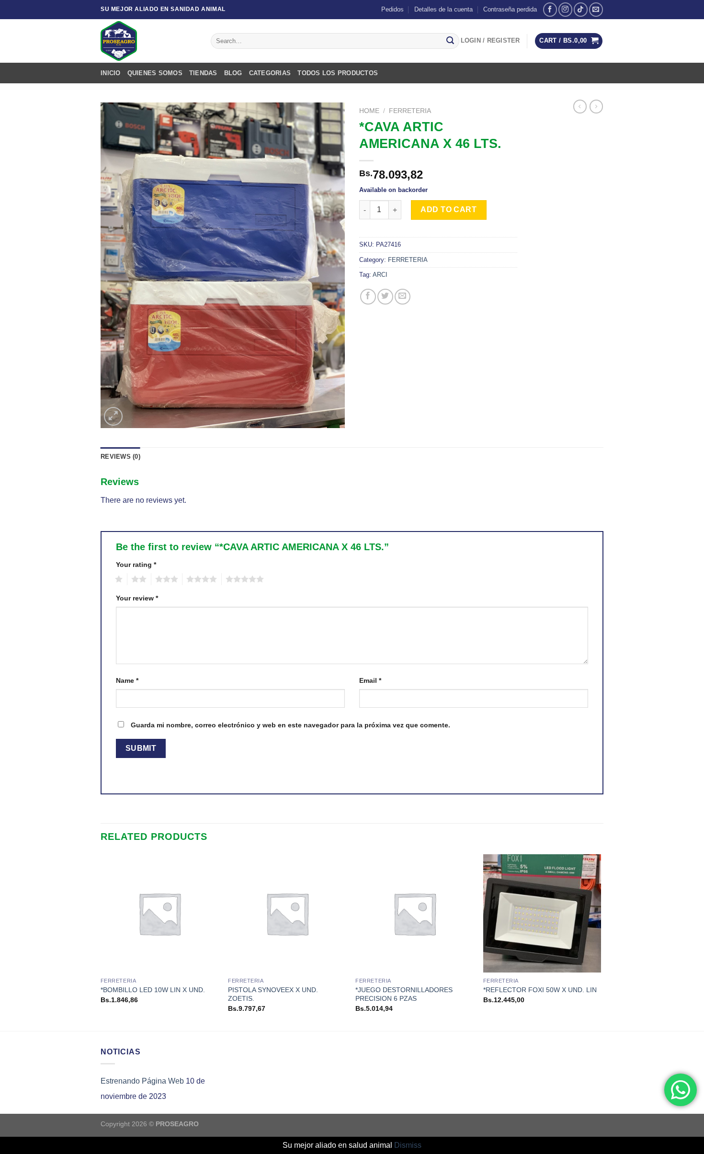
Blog (233, 73)
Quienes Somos (154, 73)
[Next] (600, 941)
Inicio (111, 73)
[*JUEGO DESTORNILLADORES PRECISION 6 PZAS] (414, 913)
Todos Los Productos (337, 73)
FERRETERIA (410, 110)
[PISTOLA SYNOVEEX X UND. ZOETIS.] (287, 913)
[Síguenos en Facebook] (550, 9)
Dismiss (407, 1145)
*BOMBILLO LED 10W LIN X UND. (153, 990)
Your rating (136, 564)
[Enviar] (450, 41)
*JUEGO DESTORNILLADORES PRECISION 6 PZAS (404, 994)
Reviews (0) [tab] (120, 456)
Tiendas (203, 73)
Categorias (270, 73)
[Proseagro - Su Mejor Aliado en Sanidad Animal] (148, 41)
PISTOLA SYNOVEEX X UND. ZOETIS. (273, 994)
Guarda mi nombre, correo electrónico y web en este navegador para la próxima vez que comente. (290, 725)
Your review (137, 598)
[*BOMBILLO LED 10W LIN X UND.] (160, 913)
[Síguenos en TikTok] (581, 9)
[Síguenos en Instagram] (565, 9)
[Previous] (101, 941)
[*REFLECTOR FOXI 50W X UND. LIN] (542, 913)
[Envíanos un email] (596, 9)
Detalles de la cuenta (443, 9)
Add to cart (448, 209)
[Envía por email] (402, 297)
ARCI (380, 274)
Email (370, 680)
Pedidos (392, 9)
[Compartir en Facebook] (368, 297)
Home (369, 110)
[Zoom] (113, 416)
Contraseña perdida (510, 9)
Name (127, 680)
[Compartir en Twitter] (385, 297)
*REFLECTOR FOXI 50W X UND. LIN (540, 990)
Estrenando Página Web (142, 1081)
